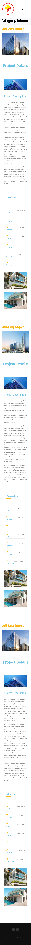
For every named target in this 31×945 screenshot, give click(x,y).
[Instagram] (17, 929)
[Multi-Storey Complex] (15, 43)
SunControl (12, 937)
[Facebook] (13, 929)
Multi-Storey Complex (13, 29)
